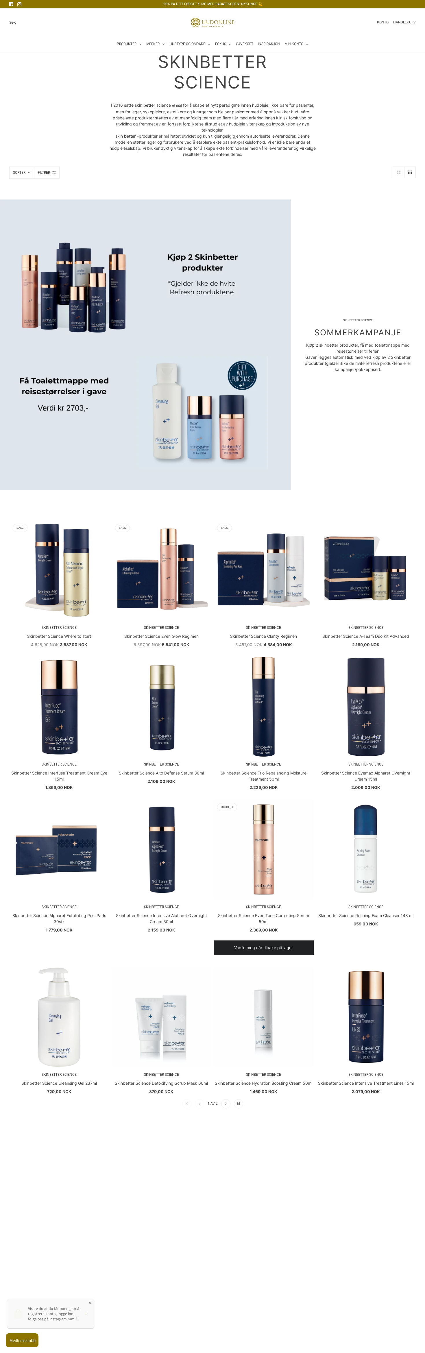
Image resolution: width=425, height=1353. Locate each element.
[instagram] (19, 4)
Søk (12, 23)
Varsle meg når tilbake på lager (263, 947)
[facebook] (11, 4)
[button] (398, 172)
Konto (383, 22)
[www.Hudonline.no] (212, 22)
